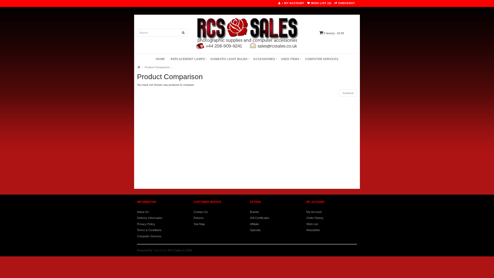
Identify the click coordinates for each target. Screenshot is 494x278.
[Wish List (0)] (308, 3)
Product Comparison (157, 67)
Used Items (290, 59)
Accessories (264, 59)
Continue (348, 93)
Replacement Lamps (188, 59)
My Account (313, 212)
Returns (199, 218)
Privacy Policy (146, 224)
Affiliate (254, 224)
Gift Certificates (259, 218)
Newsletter (313, 230)
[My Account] (280, 3)
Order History (315, 218)
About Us (143, 212)
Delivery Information (149, 218)
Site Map (199, 224)
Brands (254, 212)
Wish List (312, 224)
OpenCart (160, 250)
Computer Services (321, 59)
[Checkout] (335, 3)
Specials (255, 230)
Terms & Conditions (149, 230)
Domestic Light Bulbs (229, 59)
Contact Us (201, 212)
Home (160, 59)
